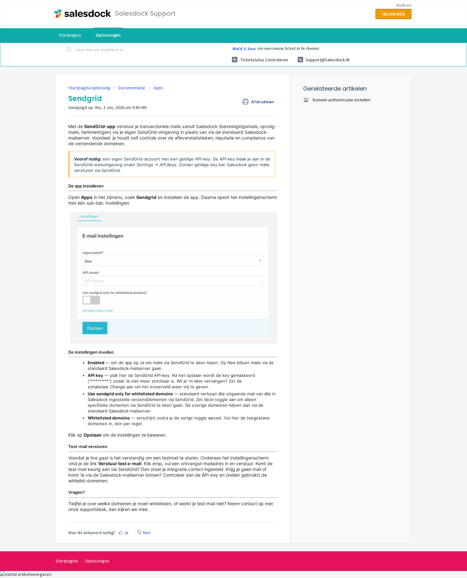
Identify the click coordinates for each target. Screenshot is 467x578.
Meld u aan (244, 48)
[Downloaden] (222, 210)
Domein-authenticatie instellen (341, 100)
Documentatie (131, 88)
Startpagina (70, 35)
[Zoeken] (69, 50)
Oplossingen (108, 35)
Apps (158, 88)
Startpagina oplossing (89, 88)
